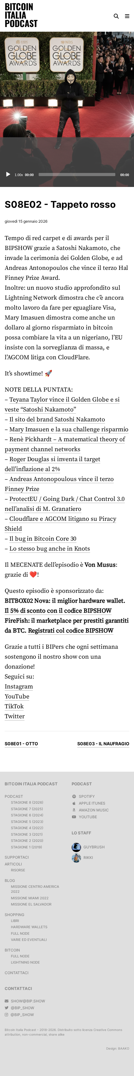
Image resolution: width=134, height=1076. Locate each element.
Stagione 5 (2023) (27, 821)
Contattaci (16, 972)
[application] (67, 174)
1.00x (19, 175)
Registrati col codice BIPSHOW (70, 631)
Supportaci (17, 857)
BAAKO (123, 1048)
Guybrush (94, 847)
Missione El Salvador (31, 904)
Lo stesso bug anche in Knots (49, 549)
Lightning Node (25, 962)
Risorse (18, 870)
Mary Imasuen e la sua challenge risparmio (69, 430)
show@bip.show (27, 1001)
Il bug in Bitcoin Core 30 (43, 539)
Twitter (15, 716)
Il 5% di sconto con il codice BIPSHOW (58, 611)
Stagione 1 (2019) (26, 847)
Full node (20, 933)
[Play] (8, 174)
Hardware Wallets (29, 927)
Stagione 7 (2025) (27, 809)
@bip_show (22, 1008)
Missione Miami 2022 (30, 898)
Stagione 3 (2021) (27, 834)
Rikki (88, 857)
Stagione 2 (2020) (27, 840)
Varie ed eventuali (29, 940)
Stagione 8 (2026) (27, 802)
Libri (15, 921)
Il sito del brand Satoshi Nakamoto (57, 420)
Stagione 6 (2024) (27, 815)
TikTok (14, 707)
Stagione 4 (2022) (27, 828)
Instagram (19, 687)
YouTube (17, 697)
